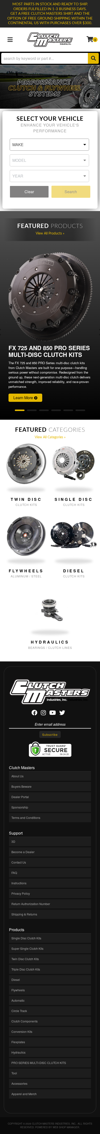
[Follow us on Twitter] (62, 713)
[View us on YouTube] (52, 713)
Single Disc (74, 499)
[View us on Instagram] (43, 713)
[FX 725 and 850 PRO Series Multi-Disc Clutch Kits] (50, 297)
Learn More (23, 397)
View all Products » (50, 233)
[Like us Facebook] (34, 713)
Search (71, 191)
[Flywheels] (26, 535)
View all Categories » (50, 437)
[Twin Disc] (26, 463)
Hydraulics (50, 642)
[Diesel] (74, 535)
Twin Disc (26, 499)
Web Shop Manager (66, 1127)
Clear (29, 191)
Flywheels (26, 570)
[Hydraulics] (50, 606)
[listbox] (49, 145)
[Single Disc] (74, 463)
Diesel (74, 570)
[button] (50, 58)
